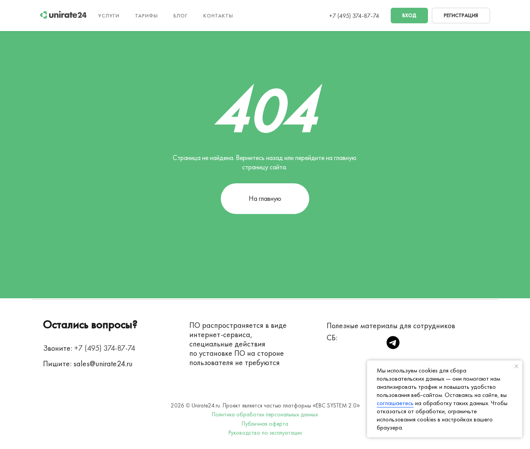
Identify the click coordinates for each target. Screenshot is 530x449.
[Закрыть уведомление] (516, 366)
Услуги (109, 15)
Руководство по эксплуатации (265, 433)
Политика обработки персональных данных (265, 414)
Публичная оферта (265, 424)
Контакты (218, 15)
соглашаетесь (395, 403)
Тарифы (146, 15)
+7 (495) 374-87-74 (354, 16)
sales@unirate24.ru (103, 364)
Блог (180, 15)
